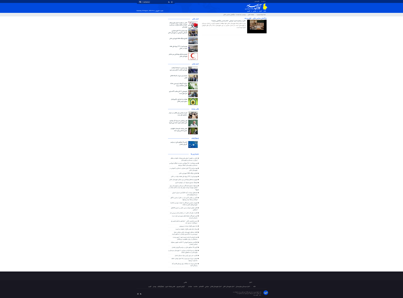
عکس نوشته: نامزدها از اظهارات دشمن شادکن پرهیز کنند (179, 129)
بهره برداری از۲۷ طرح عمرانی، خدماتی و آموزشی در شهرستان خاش (177, 32)
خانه (265, 11)
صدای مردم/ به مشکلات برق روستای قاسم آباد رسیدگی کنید (184, 265)
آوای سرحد (255, 295)
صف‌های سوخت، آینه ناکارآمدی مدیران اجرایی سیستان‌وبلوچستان (184, 194)
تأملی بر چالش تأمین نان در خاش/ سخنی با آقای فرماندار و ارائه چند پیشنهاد (184, 199)
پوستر (154, 286)
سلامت (196, 286)
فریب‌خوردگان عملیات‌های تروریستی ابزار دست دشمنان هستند (184, 217)
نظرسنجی (256, 1)
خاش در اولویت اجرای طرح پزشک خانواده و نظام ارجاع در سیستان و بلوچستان (178, 25)
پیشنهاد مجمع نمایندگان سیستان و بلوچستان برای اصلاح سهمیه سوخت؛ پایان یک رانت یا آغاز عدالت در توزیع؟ (184, 188)
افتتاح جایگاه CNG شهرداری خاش (178, 38)
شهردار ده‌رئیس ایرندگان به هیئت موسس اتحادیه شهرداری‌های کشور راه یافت (183, 204)
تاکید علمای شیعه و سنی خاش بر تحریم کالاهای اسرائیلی (184, 209)
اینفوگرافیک (160, 286)
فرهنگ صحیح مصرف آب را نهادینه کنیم (186, 183)
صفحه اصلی (251, 15)
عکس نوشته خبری (170, 286)
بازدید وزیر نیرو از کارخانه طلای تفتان (178, 77)
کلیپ (248, 11)
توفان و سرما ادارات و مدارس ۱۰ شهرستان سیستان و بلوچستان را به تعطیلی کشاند (183, 251)
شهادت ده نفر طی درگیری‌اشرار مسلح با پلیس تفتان (179, 100)
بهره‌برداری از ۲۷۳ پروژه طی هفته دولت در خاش (178, 47)
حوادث (190, 286)
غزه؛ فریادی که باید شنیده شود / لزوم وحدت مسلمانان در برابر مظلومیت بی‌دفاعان (185, 238)
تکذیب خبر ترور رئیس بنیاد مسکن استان (186, 255)
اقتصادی (201, 286)
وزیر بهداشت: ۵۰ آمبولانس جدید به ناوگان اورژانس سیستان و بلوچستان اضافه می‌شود (183, 164)
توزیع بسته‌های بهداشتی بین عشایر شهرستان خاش (178, 55)
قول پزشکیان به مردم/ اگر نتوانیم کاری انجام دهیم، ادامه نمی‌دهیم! (178, 122)
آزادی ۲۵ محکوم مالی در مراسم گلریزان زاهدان (179, 143)
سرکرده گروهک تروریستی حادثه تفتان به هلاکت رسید (178, 84)
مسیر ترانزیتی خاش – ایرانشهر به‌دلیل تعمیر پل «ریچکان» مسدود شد (184, 222)
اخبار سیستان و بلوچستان (243, 286)
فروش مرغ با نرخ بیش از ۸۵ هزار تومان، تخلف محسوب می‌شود (184, 259)
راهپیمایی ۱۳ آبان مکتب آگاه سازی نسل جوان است (178, 92)
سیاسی (207, 286)
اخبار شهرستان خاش (228, 286)
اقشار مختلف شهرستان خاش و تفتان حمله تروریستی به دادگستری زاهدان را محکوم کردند (184, 233)
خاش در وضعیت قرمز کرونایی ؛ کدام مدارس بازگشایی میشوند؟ (228, 21)
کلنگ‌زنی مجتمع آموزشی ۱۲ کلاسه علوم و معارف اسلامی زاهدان (184, 243)
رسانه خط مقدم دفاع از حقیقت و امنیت (186, 229)
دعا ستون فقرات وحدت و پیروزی (188, 226)
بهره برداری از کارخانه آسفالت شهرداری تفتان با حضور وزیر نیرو (178, 69)
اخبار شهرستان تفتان (216, 286)
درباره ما (263, 1)
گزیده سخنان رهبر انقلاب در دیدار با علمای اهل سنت (178, 114)
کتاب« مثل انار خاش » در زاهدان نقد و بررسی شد (183, 213)
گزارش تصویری (181, 286)
